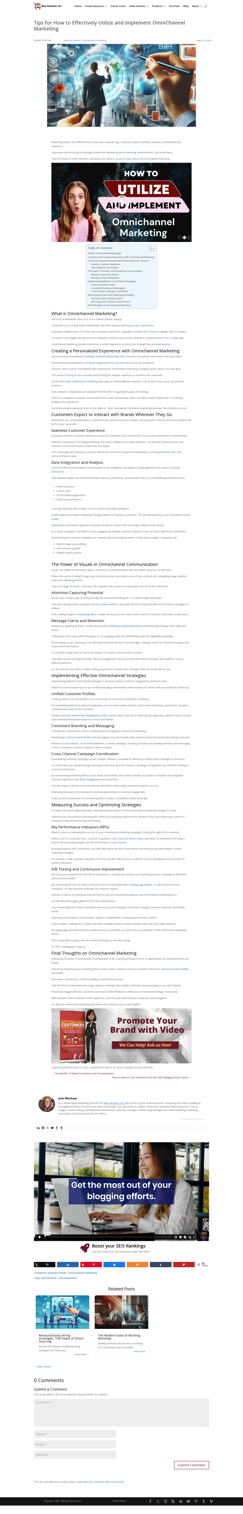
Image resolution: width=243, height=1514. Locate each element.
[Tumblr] (61, 1128)
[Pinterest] (42, 1128)
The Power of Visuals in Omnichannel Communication (115, 270)
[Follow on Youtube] (188, 1501)
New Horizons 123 (113, 1103)
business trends (72, 40)
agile (65, 930)
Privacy (122, 1501)
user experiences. (145, 325)
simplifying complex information (125, 625)
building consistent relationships (102, 356)
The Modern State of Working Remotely (119, 1336)
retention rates (168, 452)
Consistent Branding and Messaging (108, 288)
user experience (68, 1277)
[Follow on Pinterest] (196, 1501)
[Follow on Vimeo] (211, 1501)
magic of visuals (71, 586)
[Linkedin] (38, 1128)
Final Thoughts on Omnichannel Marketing (109, 305)
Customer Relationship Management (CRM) (83, 715)
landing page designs (141, 884)
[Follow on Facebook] (150, 1501)
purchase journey (161, 344)
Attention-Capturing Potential (104, 274)
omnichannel (48, 1277)
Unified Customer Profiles (103, 284)
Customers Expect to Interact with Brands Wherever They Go (118, 260)
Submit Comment (191, 1465)
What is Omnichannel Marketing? (104, 253)
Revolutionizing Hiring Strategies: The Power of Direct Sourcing (61, 1338)
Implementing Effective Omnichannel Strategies (112, 281)
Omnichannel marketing (94, 40)
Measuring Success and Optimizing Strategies (111, 294)
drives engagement (90, 779)
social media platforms (92, 743)
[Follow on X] (158, 1501)
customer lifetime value (130, 838)
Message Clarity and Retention (105, 277)
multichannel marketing (84, 381)
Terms (115, 1501)
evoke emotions (109, 604)
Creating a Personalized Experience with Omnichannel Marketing (121, 257)
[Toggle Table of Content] (150, 248)
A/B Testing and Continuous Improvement (110, 301)
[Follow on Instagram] (165, 1501)
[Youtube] (52, 1128)
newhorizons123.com (193, 1119)
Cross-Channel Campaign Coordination (109, 291)
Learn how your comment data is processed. (100, 1481)
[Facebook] (56, 1128)
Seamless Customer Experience (105, 264)
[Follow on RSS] (173, 1501)
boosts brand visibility (177, 969)
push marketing (127, 152)
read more (80, 1354)
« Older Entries (43, 1366)
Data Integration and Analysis (105, 267)
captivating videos (87, 614)
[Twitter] (47, 1128)
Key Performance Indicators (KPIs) (106, 298)
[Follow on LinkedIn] (181, 1501)
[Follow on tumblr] (204, 1501)
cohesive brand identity (78, 737)
